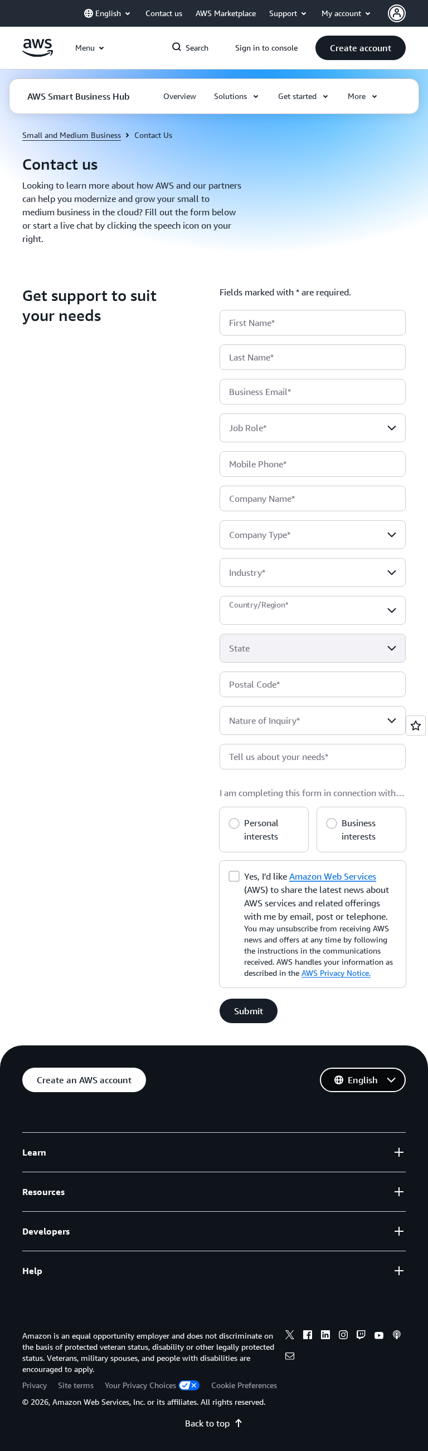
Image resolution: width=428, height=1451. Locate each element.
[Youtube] (378, 1336)
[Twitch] (361, 1336)
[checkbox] (234, 875)
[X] (289, 1336)
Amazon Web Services (332, 876)
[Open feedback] (416, 725)
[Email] (289, 1357)
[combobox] (313, 427)
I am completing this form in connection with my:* (308, 797)
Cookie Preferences (244, 1385)
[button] (360, 48)
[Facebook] (307, 1336)
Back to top (207, 1423)
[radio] (234, 821)
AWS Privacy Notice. (336, 973)
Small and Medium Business (71, 135)
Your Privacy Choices (140, 1385)
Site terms (76, 1385)
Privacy (34, 1385)
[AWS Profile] (397, 13)
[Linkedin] (325, 1336)
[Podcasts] (396, 1336)
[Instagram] (343, 1336)
